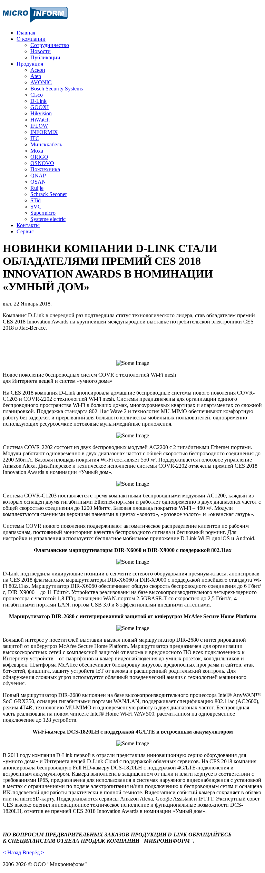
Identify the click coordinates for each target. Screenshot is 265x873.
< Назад (12, 852)
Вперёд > (33, 852)
